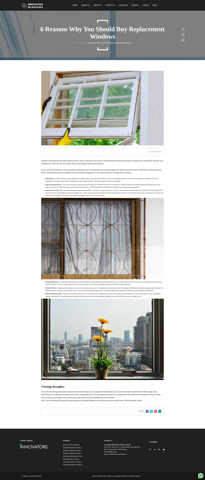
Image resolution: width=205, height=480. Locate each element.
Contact (118, 476)
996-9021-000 (111, 452)
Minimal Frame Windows (71, 445)
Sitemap (137, 476)
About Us (111, 476)
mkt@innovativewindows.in (118, 454)
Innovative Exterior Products (72, 465)
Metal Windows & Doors (71, 459)
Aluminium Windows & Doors (72, 456)
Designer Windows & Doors (72, 453)
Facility (131, 476)
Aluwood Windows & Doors (72, 447)
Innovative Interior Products (72, 462)
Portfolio (124, 476)
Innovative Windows (88, 400)
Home (94, 476)
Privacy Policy (102, 476)
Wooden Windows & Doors (72, 450)
